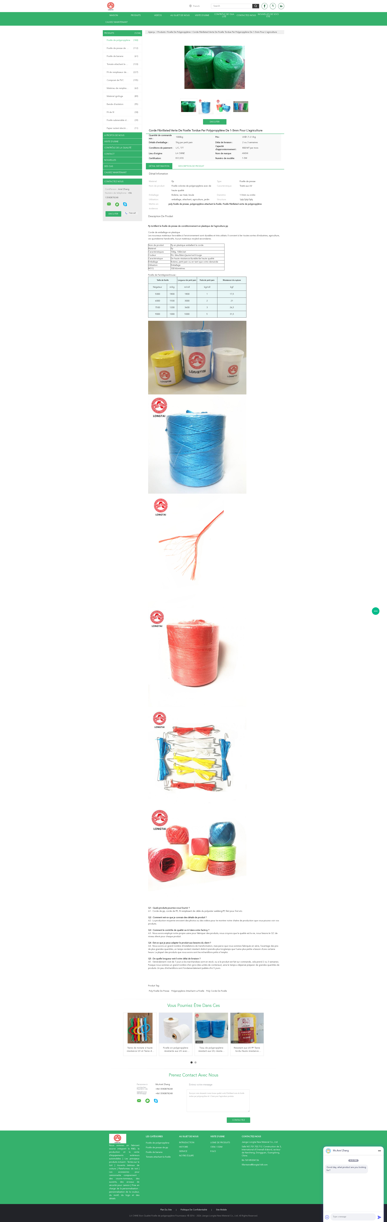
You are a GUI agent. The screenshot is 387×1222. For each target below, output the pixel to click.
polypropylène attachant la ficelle (187, 991)
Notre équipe (186, 1156)
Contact (109, 154)
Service (183, 1151)
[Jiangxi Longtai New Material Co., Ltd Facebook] (265, 6)
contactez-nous (246, 15)
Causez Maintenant (116, 22)
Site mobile (221, 1210)
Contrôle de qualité (224, 15)
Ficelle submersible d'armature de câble (123, 120)
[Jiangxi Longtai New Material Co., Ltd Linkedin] (281, 6)
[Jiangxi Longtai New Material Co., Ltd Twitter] (273, 6)
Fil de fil (122, 112)
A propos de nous (114, 135)
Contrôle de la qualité (117, 148)
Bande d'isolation (122, 104)
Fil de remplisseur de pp (122, 72)
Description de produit (191, 166)
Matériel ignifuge (122, 96)
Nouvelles (110, 160)
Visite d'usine (202, 15)
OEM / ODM (216, 1147)
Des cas (108, 166)
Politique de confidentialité (194, 1210)
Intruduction (186, 1143)
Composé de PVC (122, 80)
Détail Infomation (159, 166)
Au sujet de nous (180, 15)
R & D (213, 1151)
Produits (136, 15)
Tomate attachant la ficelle (122, 64)
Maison (114, 15)
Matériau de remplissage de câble (123, 88)
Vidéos (158, 15)
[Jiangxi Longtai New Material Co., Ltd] (109, 204)
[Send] (379, 1217)
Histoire (183, 1147)
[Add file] (327, 1217)
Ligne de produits (220, 1143)
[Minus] (379, 1151)
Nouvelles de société (268, 15)
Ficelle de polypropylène (122, 40)
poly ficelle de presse (159, 991)
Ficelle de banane (122, 56)
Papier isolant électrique (122, 128)
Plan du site (166, 1210)
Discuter (215, 122)
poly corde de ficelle (216, 991)
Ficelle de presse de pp (122, 48)
